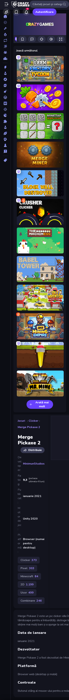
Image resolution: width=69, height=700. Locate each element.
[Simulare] (5, 127)
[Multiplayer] (5, 52)
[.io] (5, 115)
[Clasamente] (5, 58)
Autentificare (44, 12)
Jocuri (21, 421)
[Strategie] (5, 139)
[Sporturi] (5, 133)
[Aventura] (5, 79)
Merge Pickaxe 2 (29, 427)
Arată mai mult (42, 404)
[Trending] (5, 34)
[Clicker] (5, 91)
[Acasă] (5, 16)
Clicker (33, 421)
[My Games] (16, 12)
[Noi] (5, 28)
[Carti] (5, 85)
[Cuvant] (5, 103)
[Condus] (5, 97)
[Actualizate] (5, 40)
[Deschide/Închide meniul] (6, 4)
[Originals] (5, 46)
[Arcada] (5, 73)
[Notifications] (26, 12)
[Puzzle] (5, 121)
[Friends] (6, 12)
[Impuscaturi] (5, 109)
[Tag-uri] (5, 160)
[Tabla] (5, 145)
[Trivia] (5, 151)
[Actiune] (5, 67)
